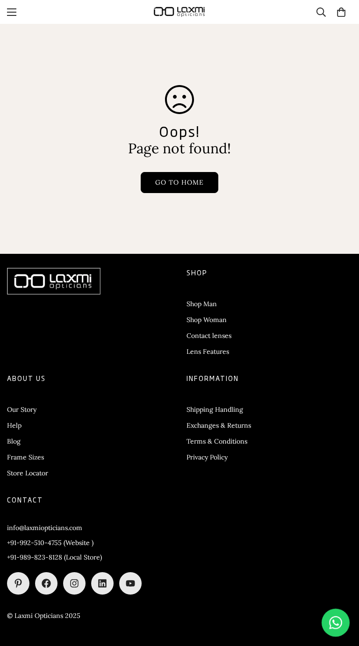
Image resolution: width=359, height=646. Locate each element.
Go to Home (179, 182)
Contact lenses (209, 335)
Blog (14, 441)
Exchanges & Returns (219, 425)
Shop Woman (207, 320)
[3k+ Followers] (74, 583)
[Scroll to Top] (341, 595)
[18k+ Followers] (46, 583)
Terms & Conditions (217, 441)
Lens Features (208, 351)
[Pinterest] (18, 583)
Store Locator (27, 473)
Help (14, 425)
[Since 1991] (102, 583)
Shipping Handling (215, 409)
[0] (341, 12)
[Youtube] (130, 583)
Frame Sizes (25, 457)
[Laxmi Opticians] (179, 12)
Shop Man (202, 304)
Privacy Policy (207, 457)
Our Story (21, 409)
